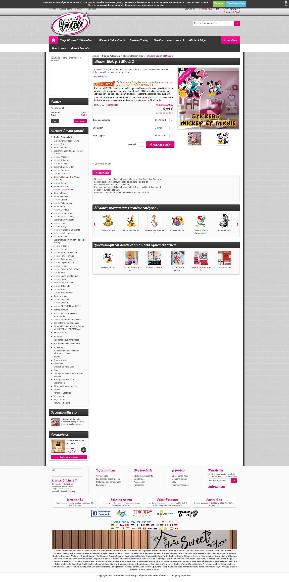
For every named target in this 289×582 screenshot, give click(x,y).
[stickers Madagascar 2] (154, 221)
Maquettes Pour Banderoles (66, 340)
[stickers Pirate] (224, 221)
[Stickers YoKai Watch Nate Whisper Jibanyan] (177, 258)
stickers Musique (61, 246)
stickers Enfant (60, 200)
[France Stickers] (71, 23)
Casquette (58, 363)
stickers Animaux (61, 160)
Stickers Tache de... (154, 267)
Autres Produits (80, 48)
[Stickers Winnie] (108, 221)
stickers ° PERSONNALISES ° (67, 306)
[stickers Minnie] (224, 258)
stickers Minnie (224, 267)
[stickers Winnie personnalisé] (177, 221)
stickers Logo (60, 223)
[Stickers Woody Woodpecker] (201, 221)
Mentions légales (179, 479)
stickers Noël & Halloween (65, 252)
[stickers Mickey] (108, 258)
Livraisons (101, 485)
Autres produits (61, 310)
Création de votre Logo (64, 367)
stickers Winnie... (177, 230)
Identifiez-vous (205, 9)
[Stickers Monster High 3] (201, 258)
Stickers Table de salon (64, 283)
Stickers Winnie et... (131, 230)
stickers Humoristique (63, 213)
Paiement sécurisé (180, 485)
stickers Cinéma (61, 183)
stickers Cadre (60, 174)
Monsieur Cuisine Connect (169, 40)
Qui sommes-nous (180, 476)
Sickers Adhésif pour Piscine (66, 141)
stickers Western (61, 303)
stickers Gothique (61, 210)
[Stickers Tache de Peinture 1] (154, 258)
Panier (56, 101)
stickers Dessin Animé (63, 190)
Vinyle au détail (61, 399)
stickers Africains (61, 157)
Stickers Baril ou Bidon (64, 167)
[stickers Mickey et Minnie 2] (55, 422)
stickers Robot (60, 266)
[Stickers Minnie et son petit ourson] (131, 258)
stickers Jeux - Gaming (64, 216)
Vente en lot (59, 396)
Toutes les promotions (69, 457)
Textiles (57, 389)
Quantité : (132, 144)
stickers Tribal (60, 289)
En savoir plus (101, 172)
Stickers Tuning (139, 40)
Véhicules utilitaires (62, 393)
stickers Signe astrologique (66, 276)
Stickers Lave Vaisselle (64, 220)
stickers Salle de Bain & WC (66, 269)
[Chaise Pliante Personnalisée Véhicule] (69, 75)
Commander (80, 121)
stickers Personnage (63, 259)
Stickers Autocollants (112, 40)
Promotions (230, 40)
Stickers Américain (62, 147)
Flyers (56, 370)
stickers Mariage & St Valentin (67, 230)
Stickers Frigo (197, 40)
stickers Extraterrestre (63, 203)
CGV (174, 482)
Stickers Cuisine (61, 186)
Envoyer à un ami (103, 164)
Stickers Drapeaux (62, 196)
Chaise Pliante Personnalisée (67, 320)
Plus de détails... (100, 76)
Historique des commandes (108, 482)
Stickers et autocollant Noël (66, 386)
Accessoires (59, 347)
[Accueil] (53, 40)
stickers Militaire (61, 236)
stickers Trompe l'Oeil (63, 293)
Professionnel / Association (76, 40)
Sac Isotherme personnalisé (66, 323)
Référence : (100, 105)
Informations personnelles (108, 479)
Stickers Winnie (108, 230)
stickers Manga (60, 226)
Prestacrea (186, 575)
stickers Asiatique (61, 164)
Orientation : (98, 128)
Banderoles (59, 48)
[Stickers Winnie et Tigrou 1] (131, 221)
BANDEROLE (60, 333)
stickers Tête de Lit (62, 286)
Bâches (57, 357)
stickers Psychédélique (64, 262)
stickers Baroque (61, 170)
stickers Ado (59, 144)
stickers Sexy (59, 273)
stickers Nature (60, 249)
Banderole (58, 336)
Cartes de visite (61, 360)
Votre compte (102, 476)
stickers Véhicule (61, 299)
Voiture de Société (62, 403)
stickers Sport (60, 279)
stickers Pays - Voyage (64, 256)
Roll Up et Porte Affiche (64, 379)
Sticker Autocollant (63, 137)
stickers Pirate (224, 230)
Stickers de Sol (60, 383)
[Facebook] (210, 491)
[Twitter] (216, 491)
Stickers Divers (60, 193)
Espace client (65, 9)
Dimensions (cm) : (101, 120)
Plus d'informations (236, 3)
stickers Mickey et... (70, 419)
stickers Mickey (108, 267)
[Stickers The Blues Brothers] (58, 446)
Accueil (95, 56)
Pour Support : (99, 136)
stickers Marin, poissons (64, 233)
